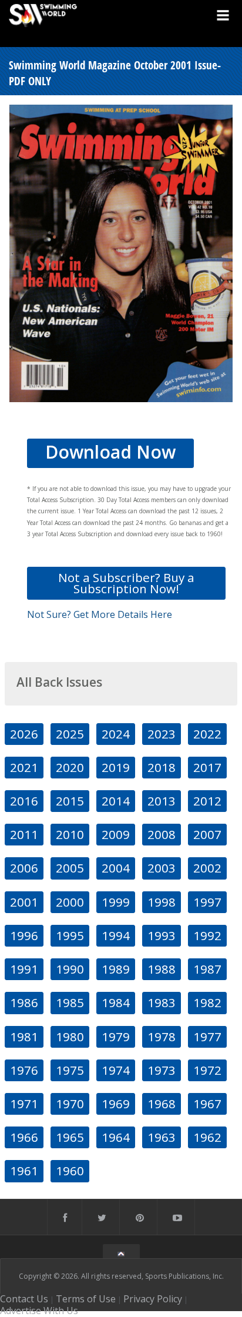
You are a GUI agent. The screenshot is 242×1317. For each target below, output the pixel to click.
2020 (70, 767)
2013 (161, 801)
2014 (116, 801)
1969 (116, 1103)
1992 (207, 935)
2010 (70, 834)
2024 (116, 734)
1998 (161, 902)
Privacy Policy (152, 1298)
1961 (24, 1170)
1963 (161, 1137)
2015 (70, 801)
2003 (161, 868)
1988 (161, 969)
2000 (70, 902)
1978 (161, 1036)
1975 (70, 1070)
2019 (116, 767)
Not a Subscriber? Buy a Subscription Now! (126, 583)
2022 (207, 734)
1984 (116, 1002)
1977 (207, 1036)
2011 (24, 834)
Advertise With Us (39, 1310)
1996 (24, 935)
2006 (24, 868)
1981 (24, 1036)
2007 (207, 834)
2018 (161, 767)
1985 (70, 1002)
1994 (116, 935)
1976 (24, 1070)
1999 (116, 902)
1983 (161, 1002)
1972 (207, 1070)
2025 (70, 734)
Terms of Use (86, 1298)
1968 (161, 1103)
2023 (161, 734)
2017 (207, 767)
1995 (70, 935)
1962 (207, 1137)
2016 (24, 801)
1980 (70, 1036)
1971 (24, 1103)
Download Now (110, 452)
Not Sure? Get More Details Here (99, 614)
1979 (116, 1036)
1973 (161, 1070)
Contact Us (24, 1298)
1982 (207, 1002)
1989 (116, 969)
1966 (24, 1137)
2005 (70, 868)
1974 (116, 1070)
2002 (207, 868)
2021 (24, 767)
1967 (207, 1103)
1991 (24, 969)
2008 (161, 834)
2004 (116, 868)
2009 (116, 834)
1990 (70, 969)
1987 (207, 969)
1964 (116, 1137)
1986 (24, 1002)
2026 (24, 734)
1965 (70, 1137)
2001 (24, 902)
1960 (70, 1170)
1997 (207, 902)
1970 (70, 1103)
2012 (207, 801)
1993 (161, 935)
